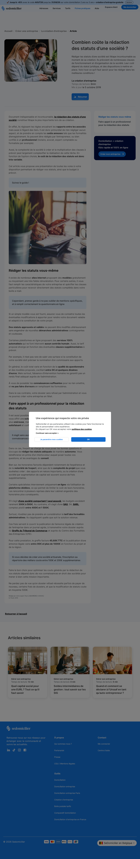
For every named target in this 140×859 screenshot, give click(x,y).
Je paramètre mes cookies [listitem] (51, 439)
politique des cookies (82, 429)
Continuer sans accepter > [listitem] (47, 433)
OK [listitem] (88, 439)
